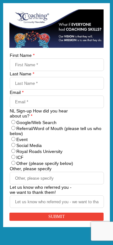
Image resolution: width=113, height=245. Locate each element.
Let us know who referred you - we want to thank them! (41, 190)
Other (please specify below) (44, 163)
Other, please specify (30, 168)
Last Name (22, 73)
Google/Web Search (36, 122)
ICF (20, 157)
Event (22, 139)
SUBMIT (56, 216)
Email (17, 92)
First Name (22, 55)
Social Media (29, 145)
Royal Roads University (39, 151)
